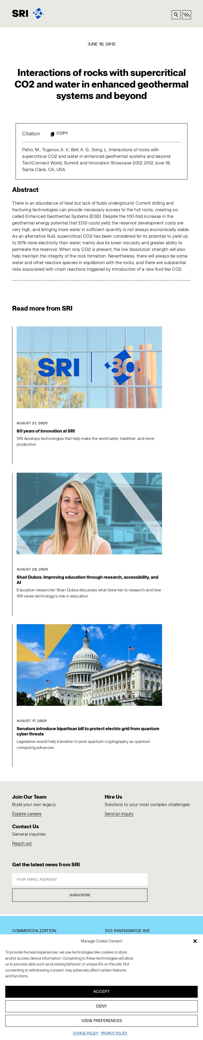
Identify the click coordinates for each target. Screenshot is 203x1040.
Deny (101, 1006)
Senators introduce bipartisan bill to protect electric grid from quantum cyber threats (88, 731)
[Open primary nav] (186, 15)
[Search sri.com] (176, 15)
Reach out (22, 843)
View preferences (101, 1021)
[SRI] (28, 13)
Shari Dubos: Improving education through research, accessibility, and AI (87, 579)
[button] (195, 941)
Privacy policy (114, 1033)
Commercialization (34, 931)
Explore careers (26, 813)
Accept (101, 992)
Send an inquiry (119, 813)
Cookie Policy (85, 1033)
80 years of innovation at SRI (46, 431)
